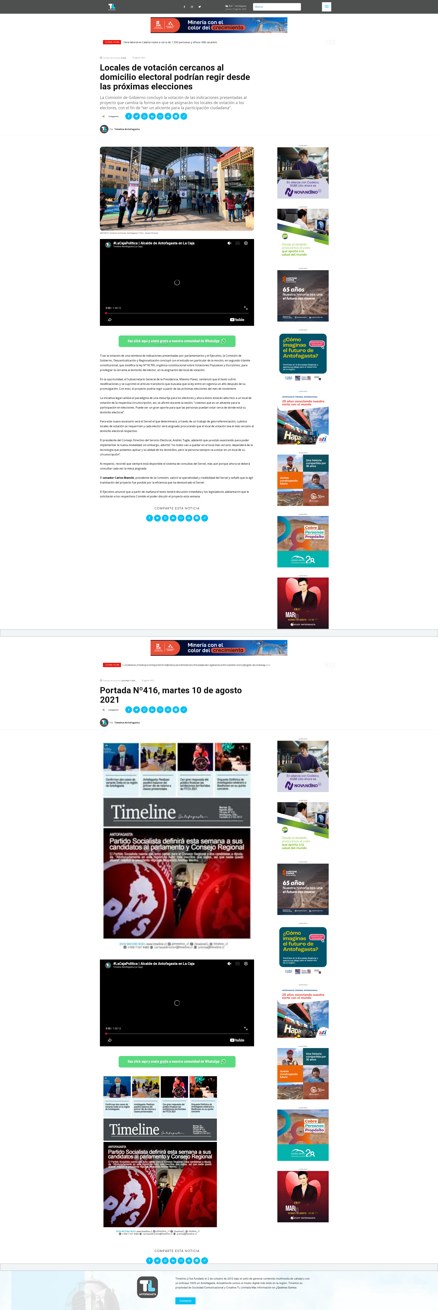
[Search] (297, 7)
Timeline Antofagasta (127, 129)
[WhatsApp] (144, 116)
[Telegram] (175, 116)
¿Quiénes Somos (286, 1287)
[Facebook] (184, 7)
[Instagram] (192, 7)
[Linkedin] (152, 116)
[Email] (160, 116)
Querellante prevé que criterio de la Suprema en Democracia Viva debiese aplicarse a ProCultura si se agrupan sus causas (195, 42)
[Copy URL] (183, 116)
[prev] (327, 42)
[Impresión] (168, 116)
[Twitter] (200, 7)
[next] (333, 42)
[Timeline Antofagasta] (105, 129)
